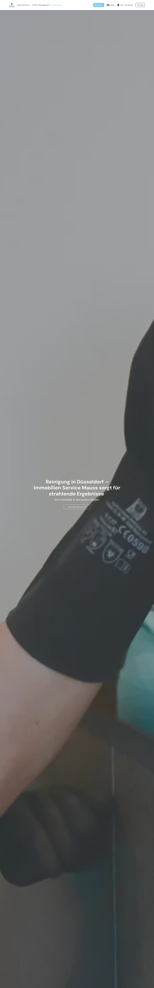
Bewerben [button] (99, 5)
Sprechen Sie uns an (77, 507)
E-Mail (112, 5)
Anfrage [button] (140, 5)
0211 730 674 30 (126, 5)
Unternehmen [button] (23, 5)
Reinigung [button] (57, 5)
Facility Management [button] (41, 5)
